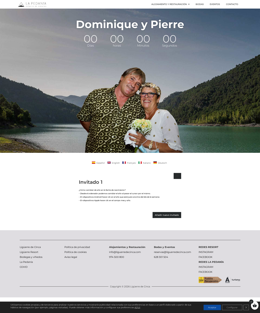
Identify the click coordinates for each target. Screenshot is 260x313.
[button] (177, 176)
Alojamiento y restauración (169, 4)
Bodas (200, 4)
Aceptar (212, 307)
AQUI (137, 307)
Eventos (215, 4)
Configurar (232, 307)
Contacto (232, 4)
